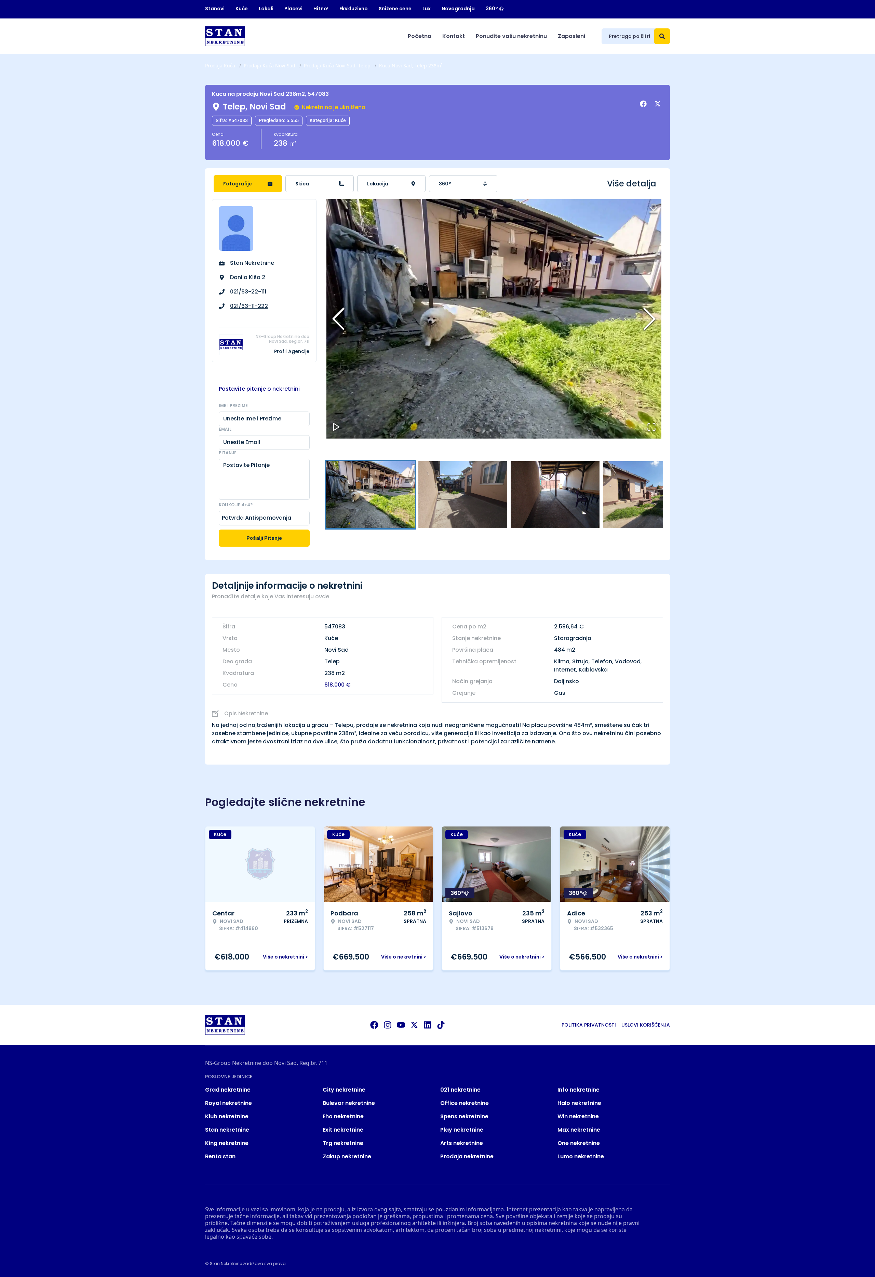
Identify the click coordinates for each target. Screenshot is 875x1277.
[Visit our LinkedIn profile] (427, 1025)
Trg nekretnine (343, 1143)
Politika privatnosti (589, 1024)
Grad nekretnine (228, 1090)
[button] (494, 319)
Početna (419, 36)
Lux (426, 8)
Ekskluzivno (353, 8)
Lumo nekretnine (580, 1156)
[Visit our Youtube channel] (401, 1025)
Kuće (241, 8)
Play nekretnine (461, 1130)
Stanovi (215, 8)
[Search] (662, 36)
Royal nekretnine (228, 1103)
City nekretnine (344, 1090)
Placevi (293, 8)
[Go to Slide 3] (555, 495)
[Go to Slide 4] (647, 495)
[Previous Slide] (338, 318)
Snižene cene (395, 8)
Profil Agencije (291, 351)
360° (492, 8)
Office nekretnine (464, 1103)
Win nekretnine (578, 1116)
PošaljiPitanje (264, 538)
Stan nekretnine (227, 1130)
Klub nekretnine (226, 1116)
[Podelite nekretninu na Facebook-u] (644, 104)
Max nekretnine (578, 1130)
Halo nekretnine (579, 1103)
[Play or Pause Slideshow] (336, 427)
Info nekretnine (578, 1090)
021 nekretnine (460, 1090)
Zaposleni (571, 36)
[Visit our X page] (414, 1025)
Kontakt (453, 36)
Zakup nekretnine (347, 1156)
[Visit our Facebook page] (374, 1025)
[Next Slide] (649, 318)
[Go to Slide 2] (463, 495)
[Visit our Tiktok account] (441, 1025)
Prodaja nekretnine (467, 1156)
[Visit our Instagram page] (387, 1025)
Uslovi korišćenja (645, 1024)
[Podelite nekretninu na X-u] (658, 104)
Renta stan (220, 1156)
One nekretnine (578, 1143)
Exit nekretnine (343, 1130)
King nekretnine (226, 1143)
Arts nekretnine (461, 1143)
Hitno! (320, 8)
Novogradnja (458, 8)
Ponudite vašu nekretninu (511, 36)
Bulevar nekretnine (349, 1103)
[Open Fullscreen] (651, 427)
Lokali (266, 8)
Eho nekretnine (343, 1116)
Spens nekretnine (464, 1116)
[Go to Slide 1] (370, 495)
